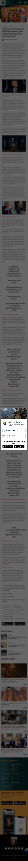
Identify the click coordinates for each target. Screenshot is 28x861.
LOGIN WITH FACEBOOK (10, 435)
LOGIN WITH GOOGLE (10, 430)
